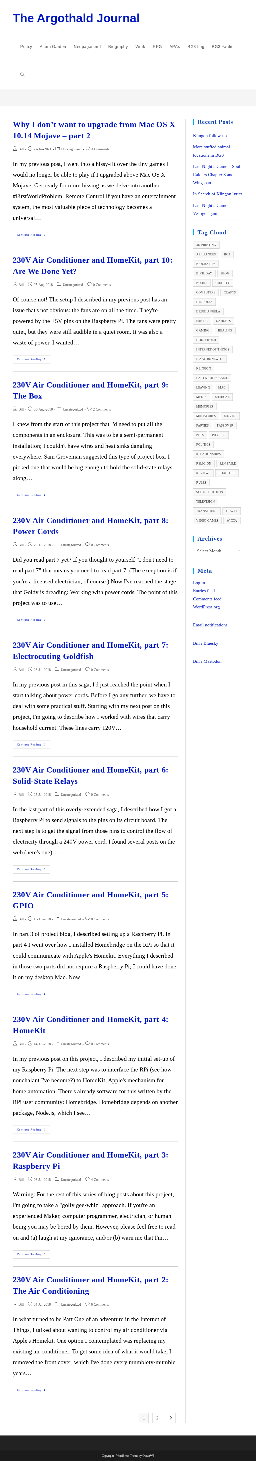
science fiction (209, 492)
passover (225, 425)
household (206, 340)
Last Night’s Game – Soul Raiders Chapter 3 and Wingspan (216, 174)
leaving (203, 387)
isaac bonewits (209, 359)
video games (207, 520)
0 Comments (102, 285)
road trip (227, 473)
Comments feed (207, 598)
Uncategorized (71, 149)
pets (200, 435)
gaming (203, 330)
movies (230, 416)
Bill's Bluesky (205, 643)
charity (223, 283)
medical (222, 397)
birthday (204, 273)
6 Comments (100, 1304)
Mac (222, 387)
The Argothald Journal (76, 18)
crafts (230, 292)
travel (232, 511)
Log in (199, 582)
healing (225, 330)
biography (205, 264)
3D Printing (206, 245)
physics (219, 435)
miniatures (206, 416)
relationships (208, 454)
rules (201, 482)
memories (204, 406)
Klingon (203, 368)
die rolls (204, 302)
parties (202, 425)
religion (203, 463)
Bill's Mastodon (207, 661)
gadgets (223, 321)
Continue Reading (33, 236)
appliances (206, 254)
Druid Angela (208, 311)
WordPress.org (206, 606)
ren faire (228, 463)
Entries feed (204, 590)
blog (225, 273)
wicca (232, 520)
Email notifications (210, 624)
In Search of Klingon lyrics (217, 193)
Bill (21, 149)
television (205, 501)
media (201, 397)
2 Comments (102, 409)
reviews (203, 473)
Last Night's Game (212, 378)
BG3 (227, 254)
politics (203, 444)
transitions (206, 511)
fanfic (202, 321)
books (201, 283)
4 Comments (100, 149)
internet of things (212, 349)
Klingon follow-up (210, 135)
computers (206, 292)
